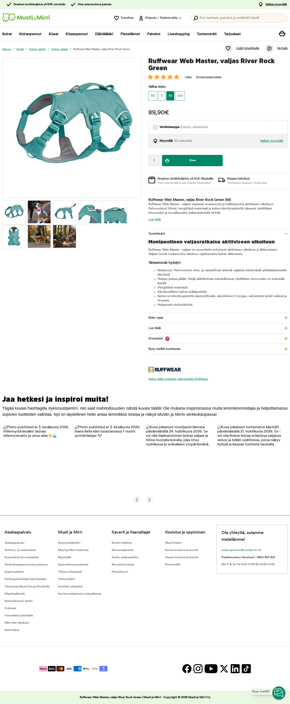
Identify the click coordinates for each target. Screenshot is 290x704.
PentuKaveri (120, 571)
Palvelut (153, 34)
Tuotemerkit (207, 34)
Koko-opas (155, 318)
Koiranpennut (30, 34)
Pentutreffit (173, 564)
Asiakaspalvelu (14, 542)
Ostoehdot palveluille (19, 615)
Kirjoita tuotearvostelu (208, 77)
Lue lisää (154, 219)
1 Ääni (188, 77)
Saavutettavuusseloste (73, 564)
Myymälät (64, 557)
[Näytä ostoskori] (283, 34)
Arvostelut (158, 338)
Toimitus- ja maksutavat (20, 550)
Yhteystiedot (66, 579)
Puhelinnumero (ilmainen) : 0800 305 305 (248, 557)
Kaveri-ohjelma (122, 542)
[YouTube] (210, 668)
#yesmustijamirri (69, 542)
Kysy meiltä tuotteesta (164, 349)
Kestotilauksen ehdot (19, 601)
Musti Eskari (173, 542)
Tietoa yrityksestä (70, 571)
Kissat (53, 34)
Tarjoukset (232, 34)
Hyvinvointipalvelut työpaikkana (79, 593)
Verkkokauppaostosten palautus (26, 564)
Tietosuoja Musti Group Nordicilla (27, 586)
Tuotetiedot (156, 233)
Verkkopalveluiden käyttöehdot (26, 579)
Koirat (7, 34)
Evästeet (10, 608)
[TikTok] (246, 668)
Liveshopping (179, 34)
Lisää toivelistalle (247, 48)
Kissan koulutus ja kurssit (181, 557)
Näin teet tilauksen (17, 622)
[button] (36, 458)
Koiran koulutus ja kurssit (181, 550)
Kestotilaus (12, 630)
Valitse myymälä (276, 4)
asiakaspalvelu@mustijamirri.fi (241, 550)
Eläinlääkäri (104, 34)
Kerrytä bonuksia (123, 564)
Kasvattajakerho (123, 550)
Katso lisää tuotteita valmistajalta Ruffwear (178, 379)
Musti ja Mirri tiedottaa (73, 550)
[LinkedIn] (235, 668)
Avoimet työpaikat (70, 586)
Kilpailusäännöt (15, 593)
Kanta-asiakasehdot (125, 557)
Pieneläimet (130, 34)
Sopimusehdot (14, 571)
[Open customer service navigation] (279, 693)
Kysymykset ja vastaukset (22, 557)
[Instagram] (197, 668)
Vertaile (282, 48)
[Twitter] (224, 668)
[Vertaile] (269, 48)
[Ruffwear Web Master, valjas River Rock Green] (13, 212)
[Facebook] (186, 668)
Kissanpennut (77, 34)
